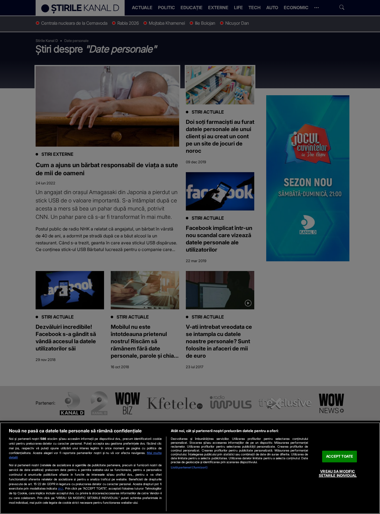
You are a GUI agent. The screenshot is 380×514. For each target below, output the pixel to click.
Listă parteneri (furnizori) (189, 467)
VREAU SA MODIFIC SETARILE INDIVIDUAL (338, 473)
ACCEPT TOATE (339, 456)
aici (60, 488)
